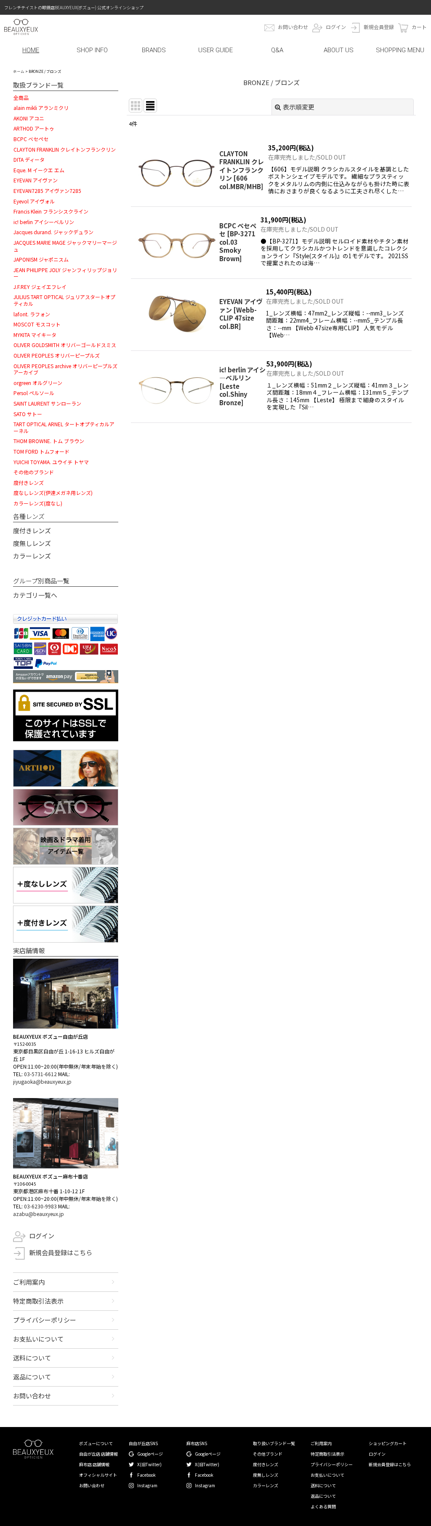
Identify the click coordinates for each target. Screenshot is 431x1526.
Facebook (146, 1475)
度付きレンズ (32, 530)
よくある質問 (323, 1506)
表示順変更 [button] (298, 106)
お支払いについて (38, 1338)
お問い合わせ (293, 26)
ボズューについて (96, 1443)
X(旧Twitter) (149, 1464)
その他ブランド (267, 1454)
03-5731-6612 (40, 1073)
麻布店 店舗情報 (94, 1464)
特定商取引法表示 (38, 1300)
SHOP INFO (92, 50)
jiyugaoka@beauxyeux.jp (42, 1081)
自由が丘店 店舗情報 (98, 1454)
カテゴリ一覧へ (35, 595)
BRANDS (154, 50)
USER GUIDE (215, 50)
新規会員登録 (379, 26)
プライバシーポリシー (44, 1319)
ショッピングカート (388, 1443)
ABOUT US (339, 50)
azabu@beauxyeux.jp (38, 1213)
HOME (30, 50)
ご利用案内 (29, 1281)
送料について (32, 1357)
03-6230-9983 (40, 1206)
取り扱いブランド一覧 (274, 1443)
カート (419, 26)
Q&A (277, 50)
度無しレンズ (32, 543)
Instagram (147, 1485)
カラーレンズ (32, 555)
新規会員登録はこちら (60, 1252)
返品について (32, 1376)
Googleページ (150, 1454)
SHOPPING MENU (400, 50)
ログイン (336, 26)
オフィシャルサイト (98, 1475)
